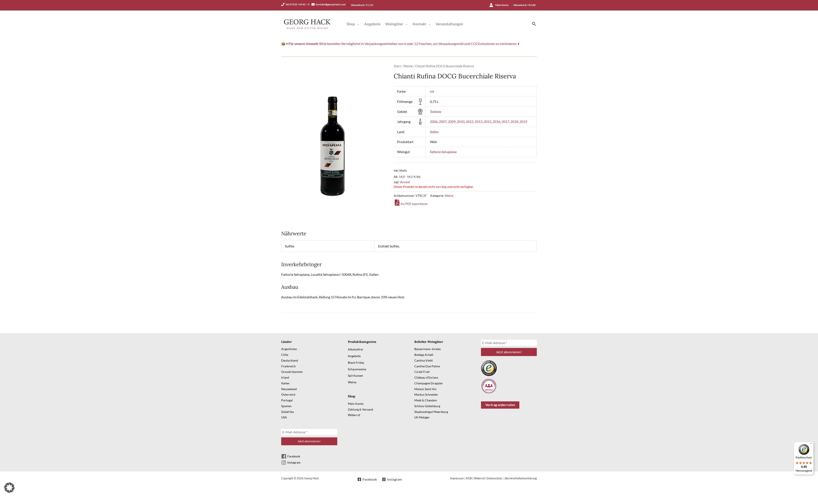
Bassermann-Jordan (427, 349)
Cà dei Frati (422, 371)
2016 (496, 121)
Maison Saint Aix (425, 389)
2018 (514, 121)
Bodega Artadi (423, 354)
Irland (285, 377)
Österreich (288, 394)
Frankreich (288, 366)
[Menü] (811, 444)
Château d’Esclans (426, 377)
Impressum (457, 478)
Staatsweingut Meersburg (431, 412)
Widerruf (354, 415)
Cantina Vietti (423, 360)
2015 (487, 121)
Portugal (287, 400)
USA (284, 417)
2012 (469, 121)
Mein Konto (356, 403)
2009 (451, 121)
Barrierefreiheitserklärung (521, 478)
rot (432, 91)
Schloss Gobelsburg (427, 406)
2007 (442, 121)
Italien (434, 132)
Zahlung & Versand (360, 409)
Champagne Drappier (428, 383)
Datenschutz (495, 478)
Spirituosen (355, 375)
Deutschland (289, 360)
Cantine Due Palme (427, 366)
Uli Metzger (422, 417)
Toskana (435, 111)
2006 (434, 121)
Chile (284, 354)
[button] (357, 23)
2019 (523, 121)
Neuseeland (289, 389)
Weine (408, 66)
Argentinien (289, 349)
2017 (505, 121)
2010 (460, 121)
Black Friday (356, 362)
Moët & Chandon (425, 400)
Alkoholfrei (355, 349)
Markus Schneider (426, 394)
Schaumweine (357, 369)
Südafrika (287, 412)
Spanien (286, 406)
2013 (478, 121)
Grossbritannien (292, 371)
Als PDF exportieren (414, 203)
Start (397, 66)
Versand (405, 182)
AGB (469, 478)
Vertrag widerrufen (500, 405)
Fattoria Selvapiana (443, 152)
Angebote (354, 356)
